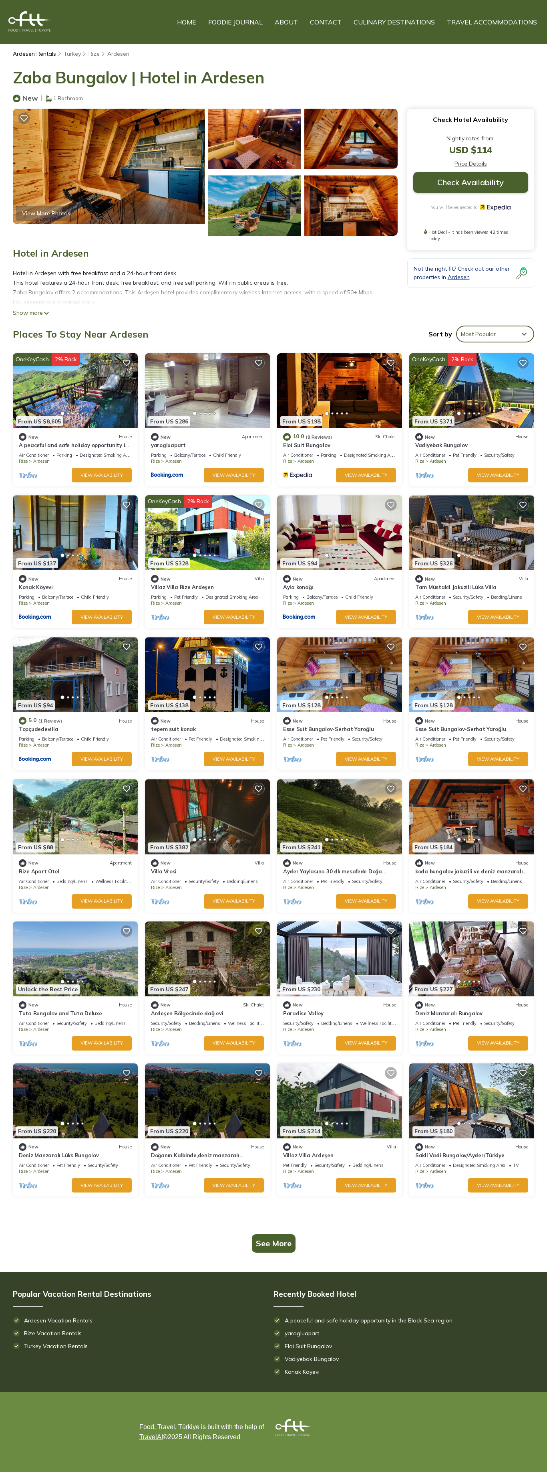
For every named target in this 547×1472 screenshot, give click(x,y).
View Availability (101, 475)
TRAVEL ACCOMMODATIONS (492, 22)
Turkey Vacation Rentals (56, 1346)
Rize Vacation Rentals (53, 1333)
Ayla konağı (298, 587)
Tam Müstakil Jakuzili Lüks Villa (456, 587)
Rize (94, 53)
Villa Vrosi (164, 871)
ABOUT (286, 22)
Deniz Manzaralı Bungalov (449, 1013)
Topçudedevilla (38, 729)
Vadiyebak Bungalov (441, 445)
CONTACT (326, 22)
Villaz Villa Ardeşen (308, 1155)
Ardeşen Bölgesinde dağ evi (187, 1013)
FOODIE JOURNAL (235, 22)
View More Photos (46, 213)
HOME (186, 22)
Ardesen (118, 53)
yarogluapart (168, 445)
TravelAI (151, 1437)
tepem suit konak (173, 729)
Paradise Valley (303, 1013)
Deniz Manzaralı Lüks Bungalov (59, 1155)
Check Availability (470, 182)
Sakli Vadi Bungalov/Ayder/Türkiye (459, 1155)
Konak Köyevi (36, 587)
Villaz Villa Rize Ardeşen (182, 587)
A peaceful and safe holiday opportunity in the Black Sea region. (369, 1320)
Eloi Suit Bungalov (306, 445)
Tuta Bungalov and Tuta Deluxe (60, 1013)
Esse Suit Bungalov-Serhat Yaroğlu (328, 729)
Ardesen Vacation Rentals (58, 1320)
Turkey (72, 53)
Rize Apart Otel (39, 871)
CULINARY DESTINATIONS (394, 22)
